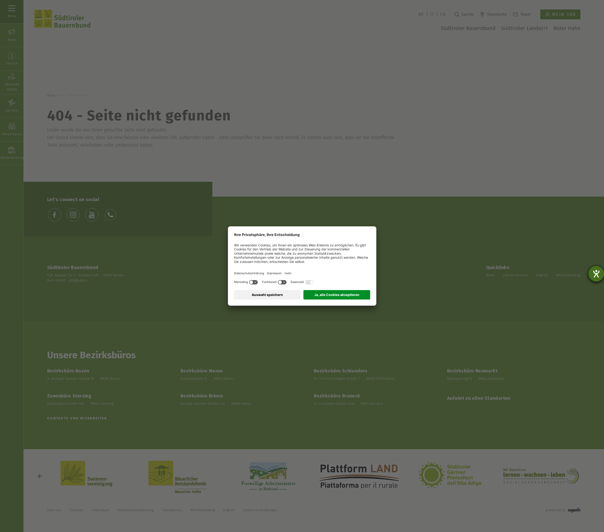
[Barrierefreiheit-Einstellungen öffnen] (596, 274)
